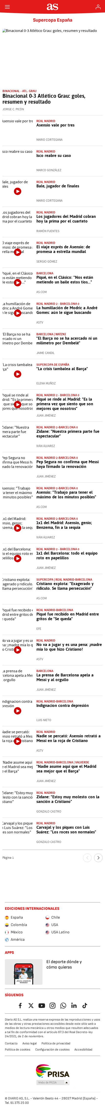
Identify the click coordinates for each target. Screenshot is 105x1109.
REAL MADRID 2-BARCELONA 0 (57, 427)
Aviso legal (29, 1043)
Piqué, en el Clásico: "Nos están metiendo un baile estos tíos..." (64, 279)
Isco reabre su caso (53, 155)
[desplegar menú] (7, 6)
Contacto (11, 1043)
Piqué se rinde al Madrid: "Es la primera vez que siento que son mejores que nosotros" (64, 404)
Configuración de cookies (52, 1050)
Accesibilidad (83, 1050)
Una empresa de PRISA (52, 1071)
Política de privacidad (56, 1043)
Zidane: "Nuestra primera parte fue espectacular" (67, 433)
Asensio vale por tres (55, 125)
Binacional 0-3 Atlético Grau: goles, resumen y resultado (43, 99)
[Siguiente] (98, 858)
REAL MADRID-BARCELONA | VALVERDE (62, 762)
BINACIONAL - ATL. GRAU (19, 91)
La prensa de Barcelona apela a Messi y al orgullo (65, 677)
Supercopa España (52, 20)
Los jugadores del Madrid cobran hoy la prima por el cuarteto (66, 219)
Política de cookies (17, 1050)
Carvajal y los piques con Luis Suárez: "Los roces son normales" (66, 829)
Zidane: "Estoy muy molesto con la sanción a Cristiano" (67, 799)
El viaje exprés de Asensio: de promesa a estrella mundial (63, 249)
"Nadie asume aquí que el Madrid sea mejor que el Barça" (66, 768)
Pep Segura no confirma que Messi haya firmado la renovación (67, 464)
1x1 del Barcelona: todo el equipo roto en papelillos (67, 555)
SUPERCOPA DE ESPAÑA (52, 364)
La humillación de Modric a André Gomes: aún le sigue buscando (66, 310)
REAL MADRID (45, 121)
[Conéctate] (98, 7)
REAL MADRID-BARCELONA (54, 610)
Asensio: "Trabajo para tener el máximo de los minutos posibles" (66, 494)
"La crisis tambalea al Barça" (62, 368)
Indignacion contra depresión (62, 705)
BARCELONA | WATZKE (51, 334)
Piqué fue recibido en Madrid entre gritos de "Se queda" (67, 616)
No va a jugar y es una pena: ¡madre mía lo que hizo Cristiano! (69, 647)
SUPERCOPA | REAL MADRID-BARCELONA (64, 579)
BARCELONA (44, 273)
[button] (53, 1082)
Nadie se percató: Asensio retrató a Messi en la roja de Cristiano (68, 738)
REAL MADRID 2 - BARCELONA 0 (57, 304)
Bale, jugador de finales (57, 185)
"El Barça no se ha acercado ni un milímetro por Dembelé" (66, 340)
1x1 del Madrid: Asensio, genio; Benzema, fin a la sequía (64, 525)
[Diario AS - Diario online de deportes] (52, 7)
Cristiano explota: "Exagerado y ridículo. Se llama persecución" (65, 586)
